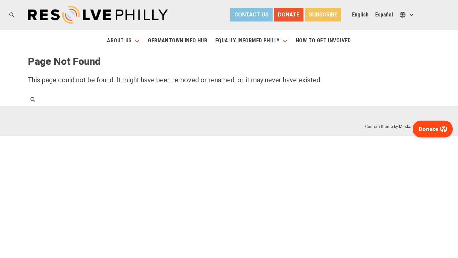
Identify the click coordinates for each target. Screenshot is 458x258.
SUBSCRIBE (323, 14)
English (360, 15)
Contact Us (251, 14)
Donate (288, 14)
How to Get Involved (323, 40)
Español (384, 15)
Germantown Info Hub (177, 40)
